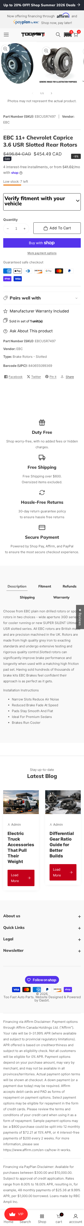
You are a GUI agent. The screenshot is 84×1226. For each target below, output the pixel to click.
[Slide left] (32, 93)
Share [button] (70, 377)
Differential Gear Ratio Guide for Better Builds (62, 845)
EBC (19, 348)
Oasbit (44, 1000)
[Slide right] (51, 93)
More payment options (42, 253)
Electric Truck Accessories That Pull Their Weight (21, 847)
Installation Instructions (21, 690)
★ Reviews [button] (80, 617)
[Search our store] (59, 35)
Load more (15, 878)
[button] (67, 34)
